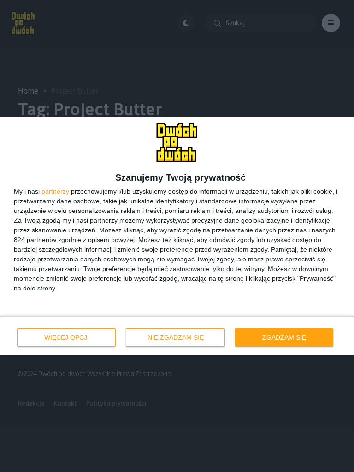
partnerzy (55, 191)
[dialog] (177, 236)
